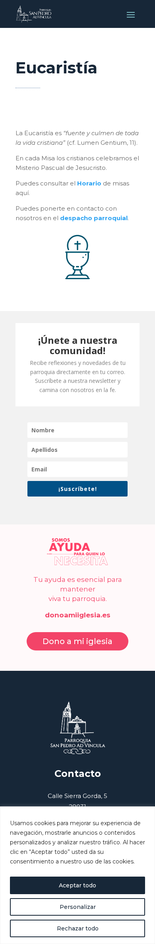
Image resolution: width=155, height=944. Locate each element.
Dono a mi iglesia (77, 641)
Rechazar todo (78, 928)
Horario (89, 183)
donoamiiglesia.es (77, 615)
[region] (77, 875)
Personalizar (78, 906)
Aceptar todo (77, 885)
